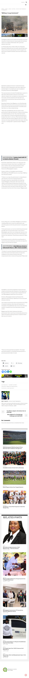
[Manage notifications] (26, 675)
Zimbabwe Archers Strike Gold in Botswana (13, 467)
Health (4, 577)
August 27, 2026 (6, 549)
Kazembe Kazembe (13, 384)
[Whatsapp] (11, 372)
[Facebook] (3, 372)
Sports (4, 446)
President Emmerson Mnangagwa (9, 386)
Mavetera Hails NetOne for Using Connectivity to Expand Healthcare (14, 579)
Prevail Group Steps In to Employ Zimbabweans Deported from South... (14, 642)
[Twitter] (5, 372)
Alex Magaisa (4, 384)
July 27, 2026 (5, 612)
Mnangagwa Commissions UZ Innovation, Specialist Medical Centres (13, 611)
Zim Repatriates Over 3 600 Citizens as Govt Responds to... (13, 649)
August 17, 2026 (6, 581)
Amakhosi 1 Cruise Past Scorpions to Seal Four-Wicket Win (14, 507)
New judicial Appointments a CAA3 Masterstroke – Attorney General (11, 548)
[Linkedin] (8, 372)
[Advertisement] (14, 69)
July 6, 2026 (5, 644)
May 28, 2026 (5, 657)
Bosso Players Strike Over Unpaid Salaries (13, 487)
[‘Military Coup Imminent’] (5, 395)
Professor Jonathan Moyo (7, 388)
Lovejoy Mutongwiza (14, 401)
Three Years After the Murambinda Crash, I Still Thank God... (14, 655)
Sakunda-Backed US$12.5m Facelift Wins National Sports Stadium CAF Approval (13, 448)
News (4, 546)
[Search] (26, 2)
